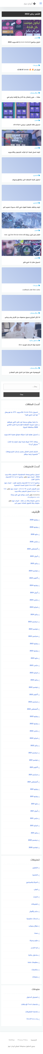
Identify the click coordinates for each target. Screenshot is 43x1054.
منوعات (35, 977)
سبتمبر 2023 (33, 636)
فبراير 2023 (34, 673)
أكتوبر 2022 (33, 694)
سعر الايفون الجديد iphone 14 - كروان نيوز (25, 489)
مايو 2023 (34, 658)
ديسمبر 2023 (33, 622)
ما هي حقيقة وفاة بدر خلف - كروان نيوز (26, 501)
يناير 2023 (34, 680)
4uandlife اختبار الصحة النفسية (25, 485)
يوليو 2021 (34, 789)
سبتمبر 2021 (33, 775)
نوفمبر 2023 (33, 629)
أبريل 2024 (34, 592)
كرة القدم (34, 948)
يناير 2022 (34, 745)
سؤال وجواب (33, 926)
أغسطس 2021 (32, 782)
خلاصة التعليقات (31, 1012)
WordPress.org (32, 1019)
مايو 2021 (34, 804)
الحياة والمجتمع (32, 882)
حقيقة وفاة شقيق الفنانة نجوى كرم (27, 503)
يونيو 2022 (34, 724)
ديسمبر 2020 (33, 840)
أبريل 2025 (34, 556)
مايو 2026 (34, 534)
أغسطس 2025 (32, 549)
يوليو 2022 (34, 716)
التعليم (35, 868)
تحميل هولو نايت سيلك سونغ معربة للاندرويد (21, 435)
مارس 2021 (34, 818)
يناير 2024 (34, 614)
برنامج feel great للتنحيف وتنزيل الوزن (23, 478)
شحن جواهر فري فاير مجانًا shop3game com (25, 496)
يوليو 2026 (34, 520)
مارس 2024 (34, 600)
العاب (36, 889)
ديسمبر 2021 (33, 753)
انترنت (35, 897)
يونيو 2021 (34, 796)
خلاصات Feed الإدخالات (29, 1004)
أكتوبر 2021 (34, 767)
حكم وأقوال (33, 911)
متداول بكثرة (33, 955)
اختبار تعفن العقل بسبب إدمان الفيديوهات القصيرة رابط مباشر (22, 453)
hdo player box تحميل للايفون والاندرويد (22, 490)
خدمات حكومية (32, 919)
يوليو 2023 (34, 644)
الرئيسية (34, 1040)
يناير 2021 (34, 833)
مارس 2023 (34, 665)
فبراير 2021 (34, 825)
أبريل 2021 (34, 811)
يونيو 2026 (34, 527)
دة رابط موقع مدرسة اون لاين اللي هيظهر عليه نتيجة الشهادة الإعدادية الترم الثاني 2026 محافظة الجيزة (22, 425)
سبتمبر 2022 (33, 702)
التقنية (35, 875)
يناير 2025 (34, 563)
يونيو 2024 (34, 585)
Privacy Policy (23, 1040)
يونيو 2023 (34, 651)
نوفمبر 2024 (33, 571)
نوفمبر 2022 (33, 687)
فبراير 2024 (34, 607)
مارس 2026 (34, 542)
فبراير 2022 (34, 738)
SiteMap (12, 1040)
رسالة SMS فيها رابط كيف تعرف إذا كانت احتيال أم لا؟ (23, 443)
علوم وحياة (34, 940)
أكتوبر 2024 (33, 578)
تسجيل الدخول (32, 997)
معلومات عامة (33, 962)
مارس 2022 (34, 731)
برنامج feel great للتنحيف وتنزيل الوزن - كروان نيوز (22, 483)
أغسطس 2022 (32, 709)
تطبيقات (34, 904)
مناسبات (35, 970)
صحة (36, 933)
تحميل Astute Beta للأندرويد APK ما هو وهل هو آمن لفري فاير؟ (21, 413)
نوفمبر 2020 (33, 847)
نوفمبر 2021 (33, 760)
